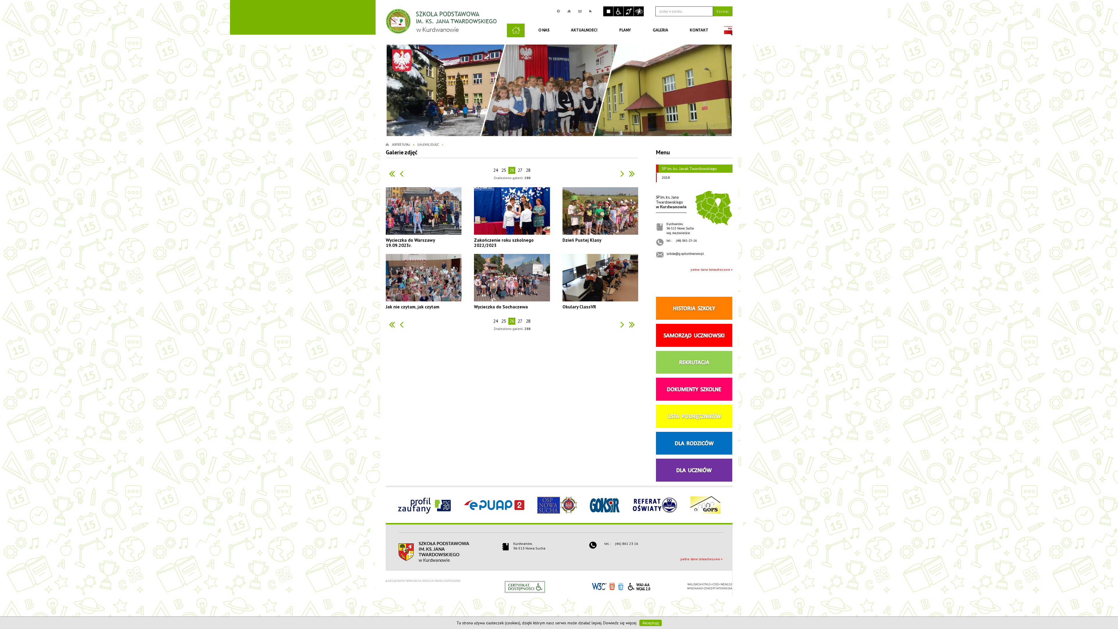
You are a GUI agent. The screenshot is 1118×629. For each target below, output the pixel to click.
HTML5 (612, 586)
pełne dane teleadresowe (710, 269)
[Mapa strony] (570, 11)
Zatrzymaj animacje (608, 11)
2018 (666, 177)
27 (520, 170)
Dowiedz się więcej (619, 623)
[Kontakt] (581, 11)
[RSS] (591, 11)
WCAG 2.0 (639, 585)
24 (495, 170)
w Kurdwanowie (671, 202)
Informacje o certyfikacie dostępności (524, 587)
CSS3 (621, 586)
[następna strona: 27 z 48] (622, 174)
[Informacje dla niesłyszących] (629, 11)
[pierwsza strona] (392, 174)
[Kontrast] (639, 11)
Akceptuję (650, 623)
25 (503, 170)
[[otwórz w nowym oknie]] (728, 30)
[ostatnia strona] (632, 174)
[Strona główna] (559, 11)
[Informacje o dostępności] (618, 11)
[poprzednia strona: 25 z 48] (401, 174)
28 (528, 170)
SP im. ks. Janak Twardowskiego (689, 168)
